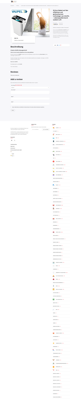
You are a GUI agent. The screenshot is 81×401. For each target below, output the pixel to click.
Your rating (13, 85)
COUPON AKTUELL (14, 144)
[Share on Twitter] (59, 45)
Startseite (12, 5)
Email (12, 101)
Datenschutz (13, 148)
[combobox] (30, 88)
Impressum (12, 146)
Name (12, 96)
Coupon (17, 5)
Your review (13, 89)
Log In (13, 153)
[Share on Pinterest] (60, 45)
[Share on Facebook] (57, 45)
